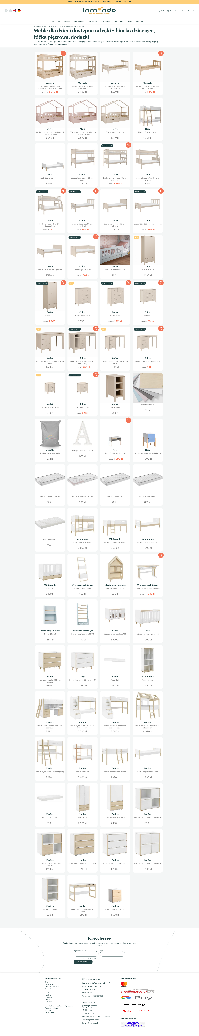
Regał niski (115, 407)
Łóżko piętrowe (82, 772)
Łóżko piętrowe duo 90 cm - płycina (82, 179)
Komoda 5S (115, 316)
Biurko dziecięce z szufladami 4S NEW (50, 363)
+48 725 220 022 (91, 989)
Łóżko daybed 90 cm (82, 270)
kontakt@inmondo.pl (90, 1023)
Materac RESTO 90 (115, 497)
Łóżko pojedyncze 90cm (147, 772)
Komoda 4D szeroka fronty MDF (147, 863)
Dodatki (50, 450)
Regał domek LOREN (115, 588)
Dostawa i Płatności (52, 986)
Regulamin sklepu (51, 1008)
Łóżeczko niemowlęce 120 (115, 634)
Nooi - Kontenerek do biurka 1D (148, 453)
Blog (130, 21)
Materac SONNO (50, 540)
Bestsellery (79, 21)
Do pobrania (49, 1012)
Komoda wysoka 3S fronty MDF (82, 680)
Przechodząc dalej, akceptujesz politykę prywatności (87, 958)
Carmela (50, 83)
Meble (67, 21)
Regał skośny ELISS (82, 588)
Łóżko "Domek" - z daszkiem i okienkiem (147, 727)
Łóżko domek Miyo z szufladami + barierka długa (50, 133)
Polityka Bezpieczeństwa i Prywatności (59, 1006)
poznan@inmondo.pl (89, 1006)
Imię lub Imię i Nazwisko (80, 950)
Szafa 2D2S (82, 818)
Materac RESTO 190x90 (50, 497)
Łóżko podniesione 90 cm (115, 542)
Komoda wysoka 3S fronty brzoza (50, 681)
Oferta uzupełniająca (82, 585)
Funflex (50, 722)
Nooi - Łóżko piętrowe (147, 132)
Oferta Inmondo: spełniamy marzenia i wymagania (56, 26)
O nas (47, 982)
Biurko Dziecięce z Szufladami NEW (115, 363)
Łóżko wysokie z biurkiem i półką (50, 772)
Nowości (48, 999)
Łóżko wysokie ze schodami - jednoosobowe (115, 727)
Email (101, 950)
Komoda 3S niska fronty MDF (115, 863)
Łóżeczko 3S (50, 588)
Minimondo (83, 539)
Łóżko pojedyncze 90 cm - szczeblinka (83, 225)
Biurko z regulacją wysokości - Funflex (82, 910)
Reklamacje (49, 984)
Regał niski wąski (50, 909)
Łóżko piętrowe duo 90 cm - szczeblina (115, 179)
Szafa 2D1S (50, 316)
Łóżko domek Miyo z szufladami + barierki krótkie (82, 133)
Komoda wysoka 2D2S (115, 818)
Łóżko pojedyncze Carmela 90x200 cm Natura (147, 87)
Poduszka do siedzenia (50, 453)
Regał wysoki (147, 680)
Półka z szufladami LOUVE (82, 634)
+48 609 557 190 (91, 1013)
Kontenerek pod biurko (115, 909)
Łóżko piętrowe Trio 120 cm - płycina (147, 179)
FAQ (46, 991)
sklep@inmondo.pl (94, 986)
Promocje (105, 21)
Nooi (147, 128)
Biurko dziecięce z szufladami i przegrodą (82, 363)
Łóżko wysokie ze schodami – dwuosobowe (82, 727)
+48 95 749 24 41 (91, 993)
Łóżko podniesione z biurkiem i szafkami (50, 727)
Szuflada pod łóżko (50, 818)
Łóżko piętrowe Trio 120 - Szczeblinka (50, 225)
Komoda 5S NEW (82, 316)
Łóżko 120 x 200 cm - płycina (50, 270)
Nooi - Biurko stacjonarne (115, 453)
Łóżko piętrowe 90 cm (82, 542)
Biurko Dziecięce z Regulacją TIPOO (148, 589)
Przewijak (115, 680)
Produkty (48, 993)
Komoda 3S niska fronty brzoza (82, 863)
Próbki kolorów (147, 405)
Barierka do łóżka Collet (115, 270)
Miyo (50, 128)
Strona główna (37, 26)
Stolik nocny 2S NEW (50, 407)
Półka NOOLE (50, 634)
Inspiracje (118, 21)
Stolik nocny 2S (82, 407)
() (173, 11)
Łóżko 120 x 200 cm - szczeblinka (148, 224)
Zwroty (48, 988)
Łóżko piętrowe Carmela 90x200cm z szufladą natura (50, 87)
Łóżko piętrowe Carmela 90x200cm (82, 87)
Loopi (115, 630)
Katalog (93, 21)
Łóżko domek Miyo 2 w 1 (115, 132)
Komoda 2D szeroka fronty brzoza (50, 864)
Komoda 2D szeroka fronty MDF (147, 818)
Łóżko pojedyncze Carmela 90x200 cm (115, 87)
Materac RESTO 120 (147, 497)
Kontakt (140, 21)
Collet (82, 174)
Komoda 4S (148, 316)
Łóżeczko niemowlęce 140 (148, 634)
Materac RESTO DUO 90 (82, 497)
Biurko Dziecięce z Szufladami (147, 361)
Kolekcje (56, 21)
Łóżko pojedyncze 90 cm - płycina (115, 225)
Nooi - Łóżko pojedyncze (50, 178)
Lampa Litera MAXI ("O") (82, 451)
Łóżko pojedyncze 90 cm (147, 542)
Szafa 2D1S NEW (148, 270)
